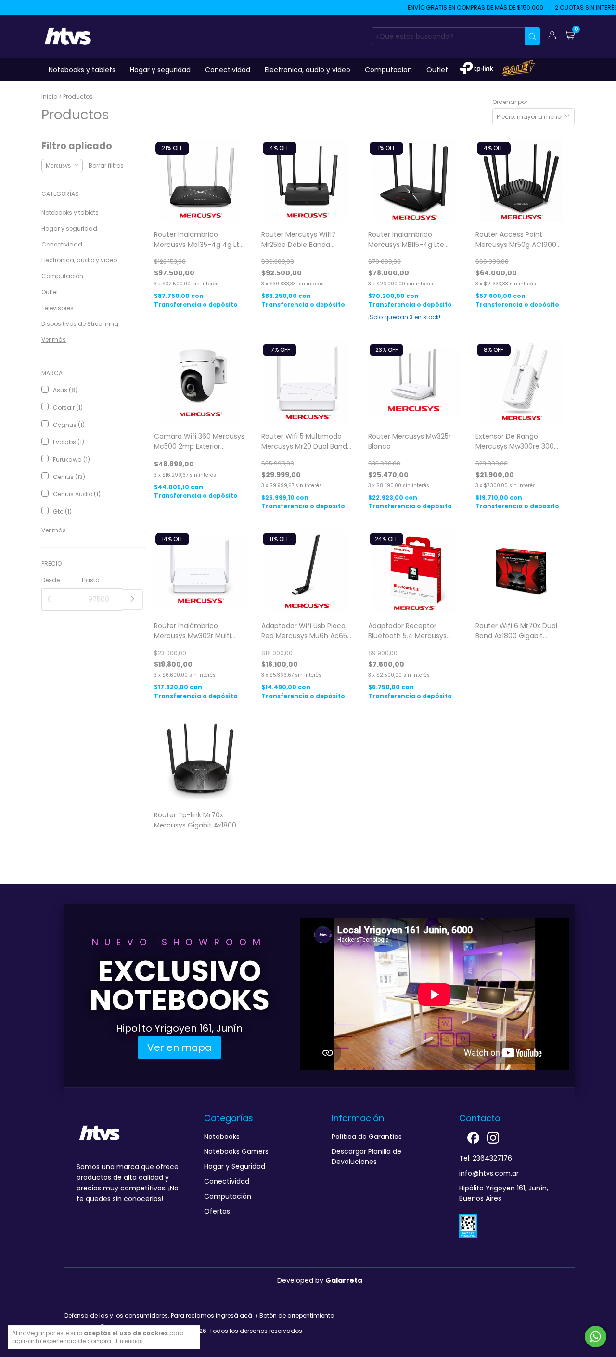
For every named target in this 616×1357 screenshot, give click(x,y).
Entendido (129, 1341)
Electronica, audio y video (307, 70)
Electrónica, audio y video (79, 260)
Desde (50, 580)
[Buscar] (532, 36)
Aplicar (132, 599)
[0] (570, 36)
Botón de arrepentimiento (296, 1315)
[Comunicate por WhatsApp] (595, 1336)
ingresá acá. (235, 1315)
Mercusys (58, 165)
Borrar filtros (106, 165)
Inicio (49, 96)
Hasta (91, 580)
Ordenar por (509, 102)
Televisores (57, 308)
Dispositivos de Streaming (79, 324)
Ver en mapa (179, 1047)
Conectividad (227, 70)
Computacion (388, 70)
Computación (62, 276)
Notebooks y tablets (82, 70)
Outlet (437, 70)
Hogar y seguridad (160, 70)
